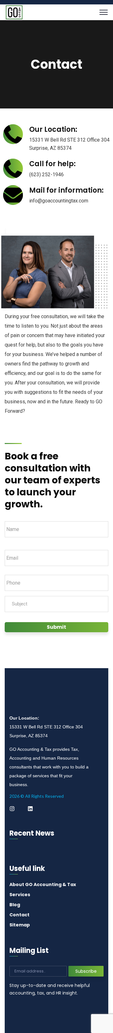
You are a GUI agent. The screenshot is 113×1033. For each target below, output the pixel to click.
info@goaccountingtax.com (58, 201)
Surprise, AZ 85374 (50, 148)
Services (19, 894)
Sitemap (19, 925)
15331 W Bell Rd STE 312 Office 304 (69, 140)
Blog (14, 905)
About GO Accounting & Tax (42, 884)
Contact (19, 915)
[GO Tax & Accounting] (14, 12)
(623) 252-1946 (46, 175)
